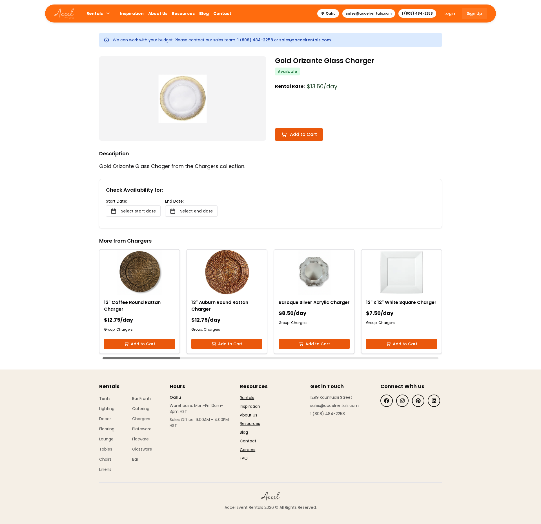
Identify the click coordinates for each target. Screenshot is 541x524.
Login (449, 13)
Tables (105, 449)
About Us (157, 13)
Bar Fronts (142, 398)
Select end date (196, 211)
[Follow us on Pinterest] (418, 401)
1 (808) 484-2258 (417, 13)
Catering (140, 408)
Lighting (106, 408)
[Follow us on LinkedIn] (434, 401)
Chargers (141, 419)
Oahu (331, 13)
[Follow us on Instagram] (402, 401)
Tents (104, 398)
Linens (105, 469)
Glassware (142, 449)
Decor (105, 419)
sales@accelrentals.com (369, 13)
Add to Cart (303, 134)
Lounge (106, 439)
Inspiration (132, 13)
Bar (135, 459)
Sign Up (474, 13)
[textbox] (250, 428)
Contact (222, 13)
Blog (204, 13)
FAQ (244, 458)
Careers (247, 450)
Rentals (95, 13)
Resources (183, 13)
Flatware (140, 439)
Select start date (138, 211)
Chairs (105, 459)
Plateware (142, 429)
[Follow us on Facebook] (386, 401)
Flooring (106, 429)
